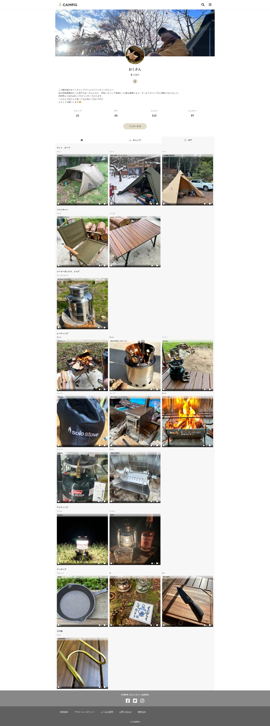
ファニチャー (62, 209)
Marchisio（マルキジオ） (65, 279)
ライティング (62, 507)
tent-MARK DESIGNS (168, 155)
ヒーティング (62, 333)
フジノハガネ (166, 397)
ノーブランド (61, 341)
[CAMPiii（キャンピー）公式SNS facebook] (128, 700)
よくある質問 (107, 712)
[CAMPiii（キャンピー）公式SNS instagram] (142, 700)
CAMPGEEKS (61, 638)
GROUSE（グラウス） (64, 217)
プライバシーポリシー (84, 712)
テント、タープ (63, 148)
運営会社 (142, 712)
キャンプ (77, 113)
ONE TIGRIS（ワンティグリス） (119, 155)
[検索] (203, 5)
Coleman (165, 341)
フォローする (135, 126)
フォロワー (192, 113)
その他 (59, 631)
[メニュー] (210, 4)
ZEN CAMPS (166, 577)
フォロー (154, 113)
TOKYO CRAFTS (115, 453)
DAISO (59, 577)
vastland (60, 155)
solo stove (61, 397)
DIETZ (112, 515)
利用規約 (64, 712)
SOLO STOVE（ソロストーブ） (119, 341)
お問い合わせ (125, 712)
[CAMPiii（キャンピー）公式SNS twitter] (135, 700)
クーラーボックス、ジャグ (68, 271)
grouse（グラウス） (115, 217)
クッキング (61, 569)
